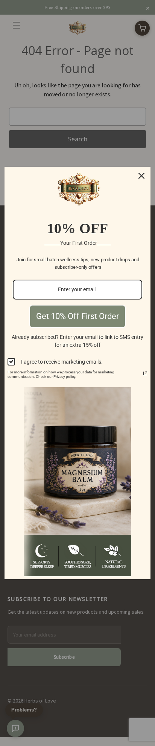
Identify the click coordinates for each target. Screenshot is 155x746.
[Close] (141, 176)
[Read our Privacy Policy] (145, 373)
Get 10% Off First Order (77, 316)
